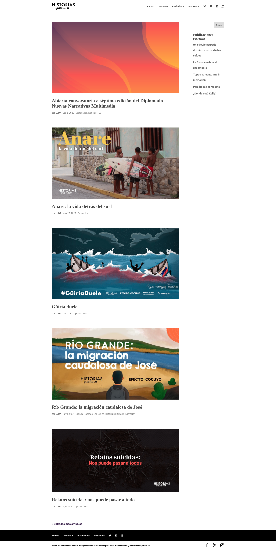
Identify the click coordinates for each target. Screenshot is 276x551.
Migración (130, 414)
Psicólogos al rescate (206, 86)
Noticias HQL (94, 113)
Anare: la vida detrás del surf (82, 206)
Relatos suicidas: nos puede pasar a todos (94, 499)
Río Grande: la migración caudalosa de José (97, 407)
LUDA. (148, 545)
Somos (149, 6)
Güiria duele (64, 306)
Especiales (82, 213)
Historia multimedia (114, 414)
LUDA (58, 113)
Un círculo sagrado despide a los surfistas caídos (207, 50)
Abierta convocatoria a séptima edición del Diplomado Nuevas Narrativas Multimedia (107, 103)
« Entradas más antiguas (67, 523)
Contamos (163, 6)
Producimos (178, 6)
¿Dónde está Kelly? (204, 93)
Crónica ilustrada (84, 414)
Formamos (193, 6)
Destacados (81, 113)
